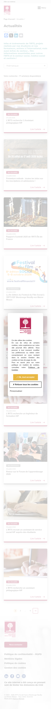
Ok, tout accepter (26, 377)
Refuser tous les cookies (26, 384)
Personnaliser (16, 391)
